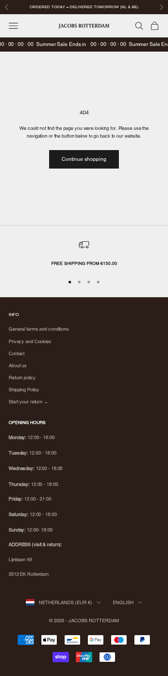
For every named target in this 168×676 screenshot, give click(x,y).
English (123, 602)
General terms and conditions (39, 329)
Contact (17, 353)
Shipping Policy (24, 390)
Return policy (22, 378)
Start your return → (28, 402)
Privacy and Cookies (30, 341)
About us (18, 366)
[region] (84, 253)
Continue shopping (84, 159)
